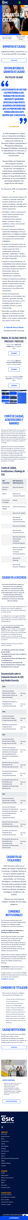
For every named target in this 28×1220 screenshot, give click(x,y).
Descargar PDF (23, 694)
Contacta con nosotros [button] (11, 1101)
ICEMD (3, 1161)
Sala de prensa (5, 1151)
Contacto (3, 1165)
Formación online (5, 1187)
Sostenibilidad (4, 1146)
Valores (3, 1143)
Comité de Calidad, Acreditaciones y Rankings (21, 38)
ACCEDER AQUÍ (14, 60)
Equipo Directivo (5, 1136)
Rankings (3, 1148)
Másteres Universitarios (7, 1177)
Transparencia (5, 1141)
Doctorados (4, 1185)
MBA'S (2, 1182)
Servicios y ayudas (6, 1193)
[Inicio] (5, 2)
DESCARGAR (14, 353)
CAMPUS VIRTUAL (5, 1163)
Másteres (3, 1180)
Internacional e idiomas (7, 1202)
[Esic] (14, 1119)
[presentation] (0, 37)
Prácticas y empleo (6, 1204)
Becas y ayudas (5, 1199)
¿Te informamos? (14, 1218)
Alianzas (3, 1153)
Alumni (3, 1156)
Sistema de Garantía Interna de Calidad (7, 38)
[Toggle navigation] (25, 1)
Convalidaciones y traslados (8, 1197)
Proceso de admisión (6, 1194)
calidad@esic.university (7, 979)
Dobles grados (4, 1175)
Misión (2, 1139)
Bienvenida (4, 1134)
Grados (3, 1173)
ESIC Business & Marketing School (9, 1158)
